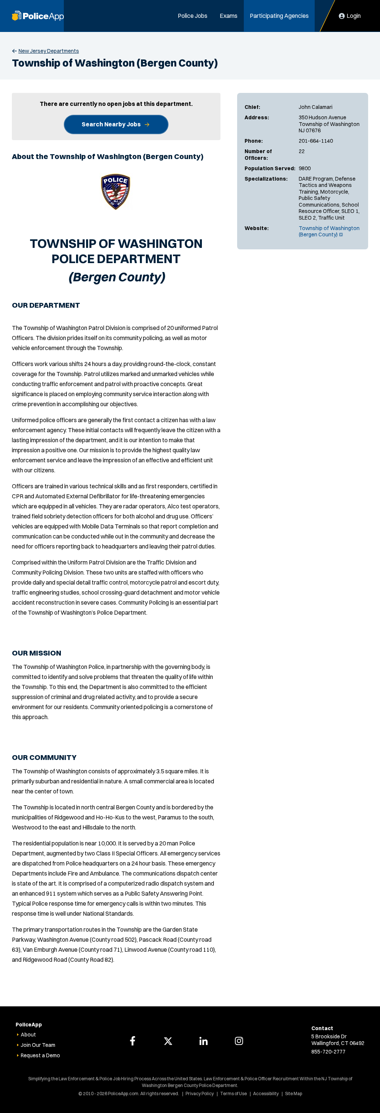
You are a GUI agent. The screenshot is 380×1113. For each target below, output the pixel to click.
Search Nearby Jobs (111, 124)
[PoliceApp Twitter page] (168, 1041)
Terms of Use (233, 1093)
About (28, 1034)
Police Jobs (192, 15)
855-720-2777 (328, 1051)
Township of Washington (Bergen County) (329, 231)
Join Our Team (38, 1045)
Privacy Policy (200, 1093)
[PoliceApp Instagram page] (239, 1041)
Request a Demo (40, 1055)
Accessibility (266, 1093)
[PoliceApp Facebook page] (132, 1041)
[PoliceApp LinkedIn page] (203, 1041)
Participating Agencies (279, 15)
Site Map (293, 1093)
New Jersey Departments (49, 51)
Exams (229, 15)
